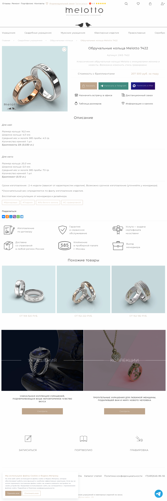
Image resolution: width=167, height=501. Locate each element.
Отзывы (6, 3)
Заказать (90, 86)
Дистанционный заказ (139, 95)
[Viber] (14, 216)
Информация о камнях (139, 103)
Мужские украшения (73, 33)
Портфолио (27, 3)
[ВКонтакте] (3, 216)
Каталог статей (93, 476)
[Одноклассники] (7, 216)
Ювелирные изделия (106, 33)
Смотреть (42, 411)
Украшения (8, 33)
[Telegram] (21, 216)
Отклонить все (31, 493)
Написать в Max (145, 85)
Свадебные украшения (38, 33)
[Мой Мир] (10, 216)
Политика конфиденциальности (123, 476)
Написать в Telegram (115, 86)
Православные (137, 33)
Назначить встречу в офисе (95, 95)
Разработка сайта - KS (83, 497)
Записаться (28, 450)
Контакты (39, 3)
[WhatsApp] (18, 216)
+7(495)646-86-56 (155, 476)
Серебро (160, 33)
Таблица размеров (90, 103)
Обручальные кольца (61, 40)
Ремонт (16, 3)
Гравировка (139, 450)
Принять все (13, 493)
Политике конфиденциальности (41, 488)
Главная (6, 40)
